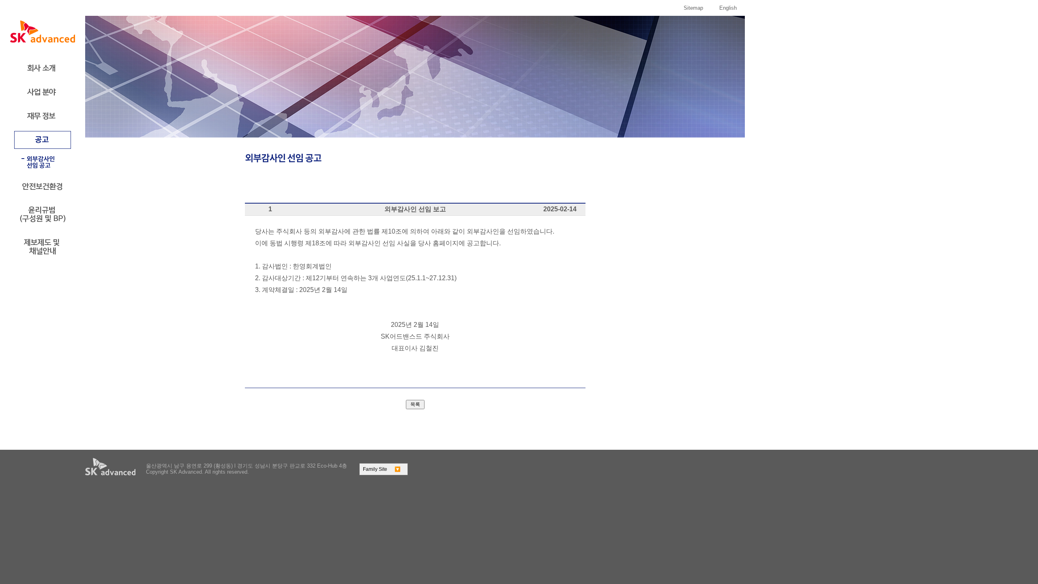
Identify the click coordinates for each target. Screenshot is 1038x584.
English (728, 8)
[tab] (42, 68)
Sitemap (693, 8)
